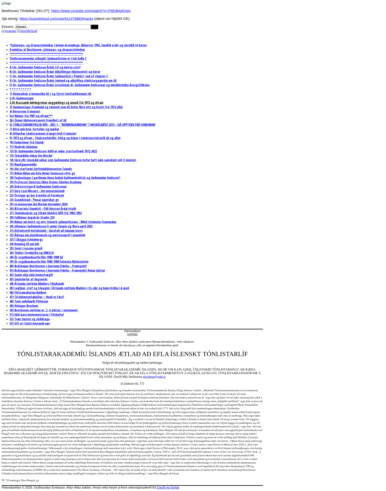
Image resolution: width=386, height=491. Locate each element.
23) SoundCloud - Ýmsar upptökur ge (34, 200)
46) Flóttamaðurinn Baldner (28, 292)
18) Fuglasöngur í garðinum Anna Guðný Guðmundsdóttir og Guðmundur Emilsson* (65, 177)
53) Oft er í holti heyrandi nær (30, 323)
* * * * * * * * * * (20, 89)
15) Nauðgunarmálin (23, 164)
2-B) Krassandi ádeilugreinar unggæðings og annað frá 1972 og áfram (56, 102)
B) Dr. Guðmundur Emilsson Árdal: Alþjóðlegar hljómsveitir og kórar (55, 71)
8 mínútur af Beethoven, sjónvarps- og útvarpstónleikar (47, 49)
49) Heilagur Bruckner (24, 306)
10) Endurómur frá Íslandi (27, 142)
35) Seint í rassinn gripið (26, 248)
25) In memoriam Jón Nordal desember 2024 (38, 204)
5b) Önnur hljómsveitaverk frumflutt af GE (38, 120)
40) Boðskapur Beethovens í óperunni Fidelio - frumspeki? (48, 266)
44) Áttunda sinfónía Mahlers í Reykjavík (37, 283)
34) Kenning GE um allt (24, 244)
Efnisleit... (8, 27)
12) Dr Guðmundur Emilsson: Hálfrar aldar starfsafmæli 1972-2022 (53, 151)
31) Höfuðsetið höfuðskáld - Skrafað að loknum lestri (46, 230)
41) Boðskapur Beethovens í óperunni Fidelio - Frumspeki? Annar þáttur (57, 270)
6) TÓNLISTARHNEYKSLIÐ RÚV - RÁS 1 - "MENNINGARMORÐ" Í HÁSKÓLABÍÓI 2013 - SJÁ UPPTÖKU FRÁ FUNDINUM (82, 124)
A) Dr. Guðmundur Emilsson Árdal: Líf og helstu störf (45, 67)
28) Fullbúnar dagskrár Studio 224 (32, 217)
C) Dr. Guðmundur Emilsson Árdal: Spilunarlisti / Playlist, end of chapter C (59, 76)
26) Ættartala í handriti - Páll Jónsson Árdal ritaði (43, 208)
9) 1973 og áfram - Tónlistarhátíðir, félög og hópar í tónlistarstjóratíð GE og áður (65, 138)
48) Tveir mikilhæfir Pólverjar (29, 301)
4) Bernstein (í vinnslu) (25, 111)
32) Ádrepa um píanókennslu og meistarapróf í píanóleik (47, 235)
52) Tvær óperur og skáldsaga (30, 319)
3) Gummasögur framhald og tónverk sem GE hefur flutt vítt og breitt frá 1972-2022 (66, 107)
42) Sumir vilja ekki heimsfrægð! (31, 275)
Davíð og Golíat (168, 487)
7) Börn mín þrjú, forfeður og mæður (34, 129)
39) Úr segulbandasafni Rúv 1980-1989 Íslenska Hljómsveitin (49, 261)
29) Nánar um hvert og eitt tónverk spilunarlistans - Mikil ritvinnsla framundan (63, 222)
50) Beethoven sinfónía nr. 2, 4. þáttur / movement (44, 310)
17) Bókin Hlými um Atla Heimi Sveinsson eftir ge (42, 173)
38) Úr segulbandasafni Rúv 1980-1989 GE (36, 257)
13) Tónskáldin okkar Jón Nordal (31, 155)
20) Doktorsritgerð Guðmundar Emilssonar (38, 186)
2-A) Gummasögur (22, 98)
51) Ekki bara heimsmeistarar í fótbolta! (37, 314)
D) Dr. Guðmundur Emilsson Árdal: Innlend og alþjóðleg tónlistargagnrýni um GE (63, 80)
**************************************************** (46, 54)
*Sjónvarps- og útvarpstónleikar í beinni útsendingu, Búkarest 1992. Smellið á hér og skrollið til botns (78, 45)
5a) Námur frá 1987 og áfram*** (31, 116)
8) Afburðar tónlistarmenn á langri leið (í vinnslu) (43, 133)
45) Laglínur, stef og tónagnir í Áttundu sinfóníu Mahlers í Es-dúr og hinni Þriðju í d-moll (69, 288)
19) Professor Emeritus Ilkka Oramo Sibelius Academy (46, 182)
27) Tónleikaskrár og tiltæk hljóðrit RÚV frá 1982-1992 (46, 213)
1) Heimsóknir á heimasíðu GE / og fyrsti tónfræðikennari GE (50, 94)
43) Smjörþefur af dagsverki (28, 279)
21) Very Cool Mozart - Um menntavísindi (37, 191)
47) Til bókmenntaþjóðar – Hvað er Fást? (37, 297)
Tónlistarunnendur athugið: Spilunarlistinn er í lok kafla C (48, 58)
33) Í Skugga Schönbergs (26, 239)
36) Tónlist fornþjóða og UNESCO (32, 253)
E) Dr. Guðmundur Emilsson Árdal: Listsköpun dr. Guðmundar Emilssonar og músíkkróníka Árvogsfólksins (80, 85)
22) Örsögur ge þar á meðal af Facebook (37, 195)
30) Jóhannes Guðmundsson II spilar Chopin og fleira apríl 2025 (51, 226)
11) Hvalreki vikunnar (24, 147)
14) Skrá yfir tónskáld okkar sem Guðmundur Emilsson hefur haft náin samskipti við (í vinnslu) (73, 160)
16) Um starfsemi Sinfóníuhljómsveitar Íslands (41, 169)
